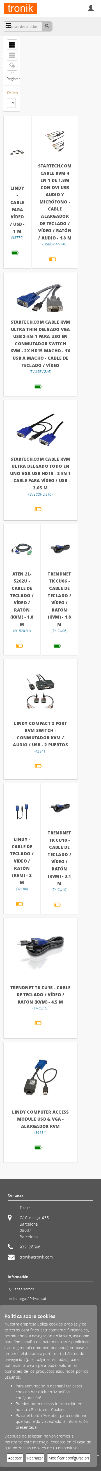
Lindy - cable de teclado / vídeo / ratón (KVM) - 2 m (22, 860)
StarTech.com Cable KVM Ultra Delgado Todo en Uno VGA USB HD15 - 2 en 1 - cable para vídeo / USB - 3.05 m (40, 473)
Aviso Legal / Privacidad (27, 1298)
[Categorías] (8, 25)
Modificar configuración (69, 1458)
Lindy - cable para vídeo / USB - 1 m (17, 209)
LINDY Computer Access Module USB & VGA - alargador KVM (40, 1119)
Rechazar (35, 1458)
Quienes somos (21, 1289)
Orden (11, 92)
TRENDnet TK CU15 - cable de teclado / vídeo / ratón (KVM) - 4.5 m (40, 995)
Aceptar (15, 1458)
